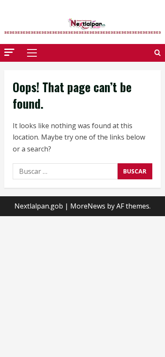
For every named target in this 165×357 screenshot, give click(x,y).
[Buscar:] (65, 171)
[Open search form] (157, 52)
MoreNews (87, 206)
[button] (9, 52)
